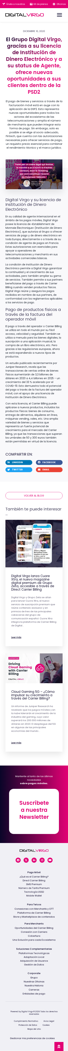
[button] (18, 462)
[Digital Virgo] (24, 14)
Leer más (16, 637)
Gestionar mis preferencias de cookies (32, 1038)
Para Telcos (34, 904)
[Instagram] (42, 860)
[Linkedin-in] (34, 860)
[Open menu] (59, 15)
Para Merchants (34, 923)
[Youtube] (50, 860)
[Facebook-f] (18, 860)
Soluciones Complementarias (34, 949)
